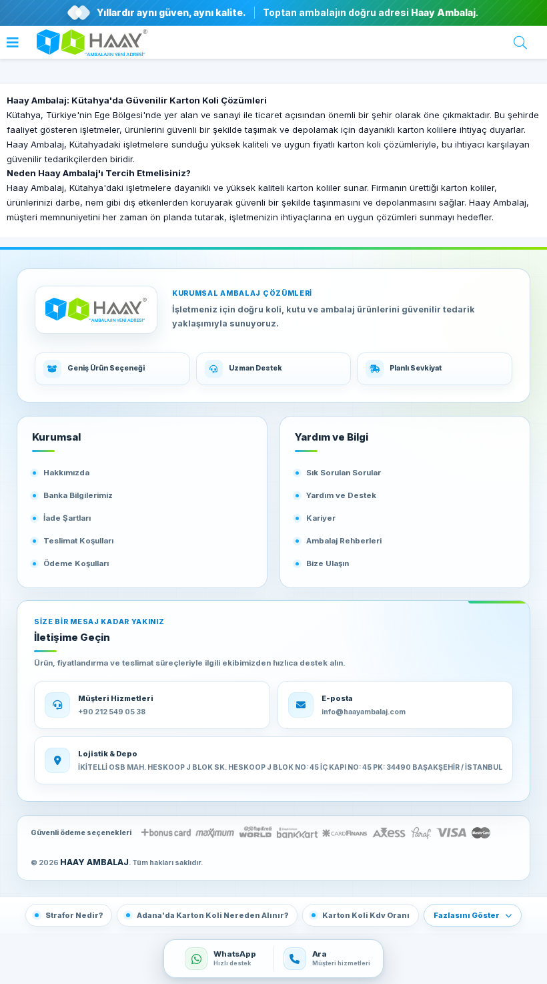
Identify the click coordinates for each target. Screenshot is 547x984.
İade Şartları (67, 518)
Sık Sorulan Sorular (343, 472)
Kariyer (321, 518)
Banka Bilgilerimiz (78, 495)
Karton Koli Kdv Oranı (366, 915)
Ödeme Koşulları (76, 563)
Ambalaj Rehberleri (344, 540)
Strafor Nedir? (74, 915)
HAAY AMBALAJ (94, 862)
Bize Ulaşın (327, 563)
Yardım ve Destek (341, 495)
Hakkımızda (66, 472)
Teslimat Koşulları (78, 540)
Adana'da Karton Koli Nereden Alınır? (212, 915)
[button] (16, 44)
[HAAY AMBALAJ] (96, 310)
